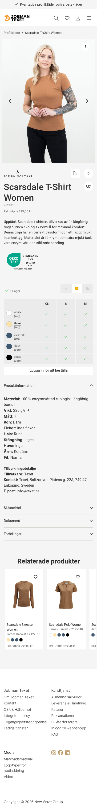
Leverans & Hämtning (68, 703)
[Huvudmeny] (88, 18)
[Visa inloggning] (77, 18)
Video (8, 776)
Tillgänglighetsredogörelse (25, 722)
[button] (48, 101)
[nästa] (87, 101)
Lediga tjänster (16, 728)
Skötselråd (12, 508)
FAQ (54, 734)
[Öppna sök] (56, 18)
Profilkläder (12, 33)
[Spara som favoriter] (67, 18)
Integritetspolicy (17, 715)
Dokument (12, 521)
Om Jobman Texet (19, 697)
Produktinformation (19, 386)
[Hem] (17, 18)
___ (53, 740)
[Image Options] (85, 47)
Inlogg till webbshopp (68, 728)
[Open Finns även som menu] (88, 186)
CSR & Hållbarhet (17, 709)
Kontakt (10, 703)
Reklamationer (62, 715)
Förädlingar (12, 534)
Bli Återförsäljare (64, 722)
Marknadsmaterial (18, 759)
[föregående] (10, 101)
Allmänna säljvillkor (66, 697)
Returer (57, 709)
